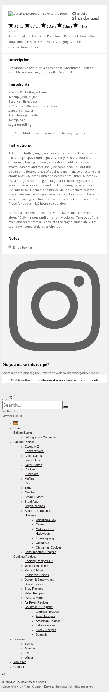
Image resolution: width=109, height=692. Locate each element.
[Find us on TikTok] (3, 674)
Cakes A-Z (32, 446)
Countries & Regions (39, 607)
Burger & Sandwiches (39, 579)
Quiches (30, 492)
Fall (27, 652)
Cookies (30, 469)
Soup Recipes (34, 584)
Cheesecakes (34, 451)
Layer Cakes (33, 465)
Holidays (30, 515)
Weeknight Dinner (37, 565)
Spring (29, 643)
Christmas (43, 542)
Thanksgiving (45, 538)
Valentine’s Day (46, 520)
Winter (29, 657)
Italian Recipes (46, 625)
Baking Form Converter (40, 437)
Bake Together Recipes (40, 552)
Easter (40, 524)
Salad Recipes (34, 593)
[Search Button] (65, 407)
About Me (19, 662)
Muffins (29, 478)
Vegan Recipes (35, 506)
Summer (30, 648)
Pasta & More (34, 570)
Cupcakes (32, 474)
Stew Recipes (34, 588)
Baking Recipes (24, 441)
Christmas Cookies (49, 547)
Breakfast (31, 501)
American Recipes (48, 620)
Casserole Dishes (37, 575)
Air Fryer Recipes (37, 602)
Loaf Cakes (32, 460)
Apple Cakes (33, 455)
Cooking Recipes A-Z (39, 561)
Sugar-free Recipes (38, 510)
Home (17, 428)
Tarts (28, 487)
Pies (27, 483)
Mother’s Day (45, 529)
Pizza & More (34, 597)
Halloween (43, 533)
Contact (18, 666)
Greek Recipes (46, 630)
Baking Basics (23, 432)
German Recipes (47, 611)
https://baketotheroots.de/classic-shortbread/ (65, 380)
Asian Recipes (45, 616)
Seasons (19, 639)
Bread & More (34, 496)
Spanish (41, 634)
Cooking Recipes (25, 556)
